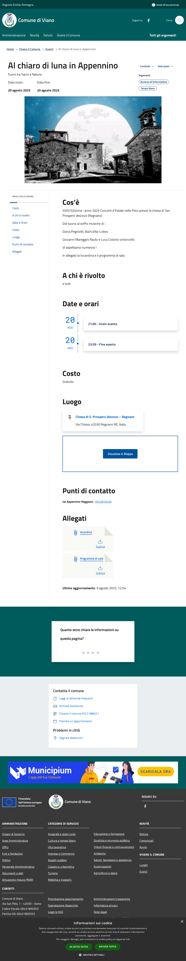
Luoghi (144, 865)
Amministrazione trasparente (112, 899)
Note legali (100, 912)
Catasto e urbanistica (61, 866)
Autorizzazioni (102, 866)
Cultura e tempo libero (62, 840)
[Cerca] (179, 20)
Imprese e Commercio (61, 853)
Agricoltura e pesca (105, 873)
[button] (93, 955)
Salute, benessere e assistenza (113, 860)
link (128, 939)
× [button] (182, 921)
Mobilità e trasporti (60, 880)
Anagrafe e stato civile (62, 834)
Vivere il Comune (30, 49)
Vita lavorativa (57, 847)
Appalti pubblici (57, 860)
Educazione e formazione (109, 834)
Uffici (5, 847)
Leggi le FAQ (55, 912)
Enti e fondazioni (12, 853)
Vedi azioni (164, 66)
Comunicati (146, 840)
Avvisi (143, 847)
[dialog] (93, 939)
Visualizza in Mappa (120, 454)
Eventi (49, 49)
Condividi (145, 66)
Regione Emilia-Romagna (17, 5)
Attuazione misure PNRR (17, 880)
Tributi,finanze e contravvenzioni (114, 847)
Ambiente (100, 853)
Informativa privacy (106, 905)
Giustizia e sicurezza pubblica (112, 840)
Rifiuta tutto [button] (107, 946)
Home (10, 49)
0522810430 (103, 501)
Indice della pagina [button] (22, 196)
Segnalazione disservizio (63, 905)
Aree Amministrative (15, 840)
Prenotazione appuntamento (65, 899)
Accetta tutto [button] (79, 946)
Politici (6, 860)
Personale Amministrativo (18, 866)
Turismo (53, 873)
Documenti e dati (12, 873)
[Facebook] (147, 20)
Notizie (144, 834)
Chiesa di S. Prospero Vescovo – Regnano (105, 416)
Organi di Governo (13, 834)
